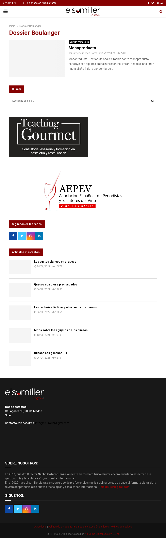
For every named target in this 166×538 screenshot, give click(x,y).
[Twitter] (152, 3)
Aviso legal (40, 526)
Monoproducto (82, 47)
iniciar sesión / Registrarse (40, 3)
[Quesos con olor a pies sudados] (20, 290)
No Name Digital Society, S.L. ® (102, 534)
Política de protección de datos (92, 526)
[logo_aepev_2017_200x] (83, 210)
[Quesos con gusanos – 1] (20, 358)
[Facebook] (148, 3)
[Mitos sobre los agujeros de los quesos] (20, 335)
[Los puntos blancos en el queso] (20, 267)
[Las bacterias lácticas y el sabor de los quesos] (20, 312)
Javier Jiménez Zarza (85, 53)
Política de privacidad (60, 526)
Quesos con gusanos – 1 (50, 353)
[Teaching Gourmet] (48, 156)
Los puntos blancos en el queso (55, 261)
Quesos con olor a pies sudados (55, 284)
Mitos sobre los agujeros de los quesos (61, 330)
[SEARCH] (152, 101)
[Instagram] (157, 3)
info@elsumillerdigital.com (52, 423)
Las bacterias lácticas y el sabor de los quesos (65, 307)
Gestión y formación (79, 42)
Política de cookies (121, 526)
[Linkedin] (162, 3)
